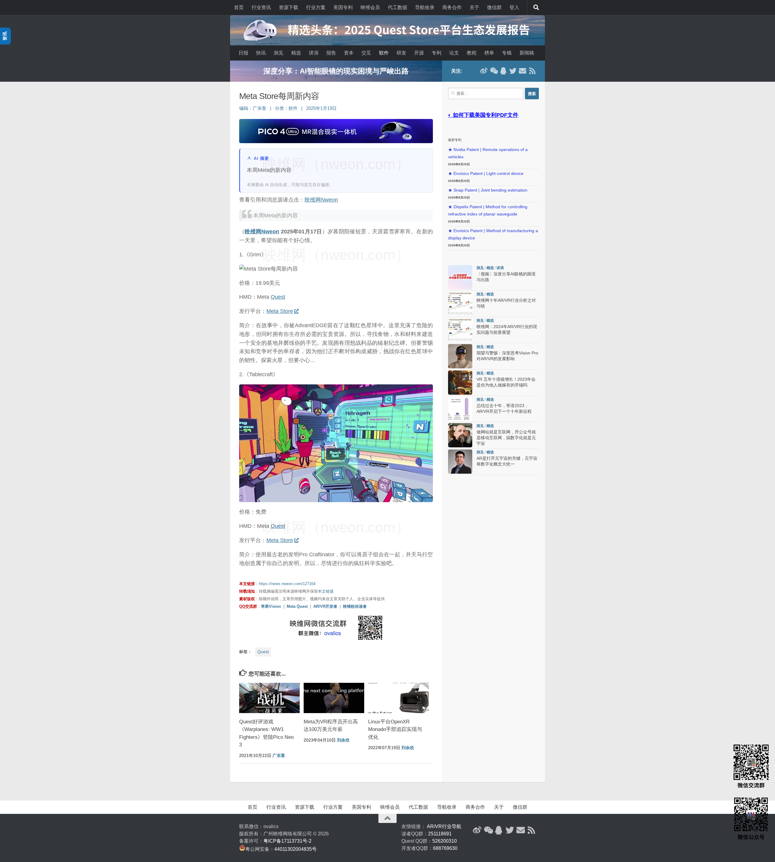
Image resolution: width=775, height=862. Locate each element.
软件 (384, 52)
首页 (239, 7)
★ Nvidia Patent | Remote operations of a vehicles (488, 153)
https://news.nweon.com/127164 (287, 583)
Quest (278, 297)
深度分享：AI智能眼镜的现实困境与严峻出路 (336, 71)
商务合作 (452, 7)
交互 (366, 52)
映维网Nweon (321, 200)
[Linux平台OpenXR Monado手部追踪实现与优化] (398, 698)
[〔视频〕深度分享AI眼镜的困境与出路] (460, 277)
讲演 (313, 52)
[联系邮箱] (522, 70)
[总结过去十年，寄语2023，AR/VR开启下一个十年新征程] (460, 409)
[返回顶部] (387, 818)
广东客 (259, 108)
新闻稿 (526, 52)
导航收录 (424, 7)
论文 (454, 52)
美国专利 (343, 7)
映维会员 (370, 7)
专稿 (507, 52)
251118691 (440, 833)
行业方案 (315, 7)
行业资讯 (261, 7)
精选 (296, 52)
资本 (349, 52)
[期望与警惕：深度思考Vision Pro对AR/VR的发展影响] (460, 356)
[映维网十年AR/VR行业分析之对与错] (460, 303)
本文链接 (326, 591)
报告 (331, 52)
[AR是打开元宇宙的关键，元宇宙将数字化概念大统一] (460, 461)
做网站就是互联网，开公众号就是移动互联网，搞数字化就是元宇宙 (506, 438)
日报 (243, 52)
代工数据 (397, 7)
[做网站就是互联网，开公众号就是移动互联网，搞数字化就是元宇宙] (460, 435)
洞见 (278, 52)
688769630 (445, 848)
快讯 (261, 52)
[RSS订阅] (532, 70)
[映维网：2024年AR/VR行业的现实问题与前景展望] (460, 330)
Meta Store (279, 311)
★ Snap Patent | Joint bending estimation (487, 190)
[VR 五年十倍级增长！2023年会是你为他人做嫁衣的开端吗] (460, 382)
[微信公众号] (493, 70)
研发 (401, 52)
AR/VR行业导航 (444, 826)
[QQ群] (503, 70)
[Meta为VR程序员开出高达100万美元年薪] (334, 698)
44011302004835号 (295, 849)
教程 (472, 52)
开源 (419, 52)
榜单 (489, 52)
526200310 (444, 841)
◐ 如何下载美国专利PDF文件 (483, 115)
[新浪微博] (483, 70)
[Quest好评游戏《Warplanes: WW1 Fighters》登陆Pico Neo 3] (269, 698)
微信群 (494, 7)
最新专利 (454, 140)
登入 (514, 7)
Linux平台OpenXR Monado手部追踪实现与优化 (395, 729)
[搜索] (536, 7)
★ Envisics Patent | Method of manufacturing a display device (493, 234)
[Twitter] (512, 70)
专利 (436, 52)
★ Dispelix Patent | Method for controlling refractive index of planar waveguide (487, 210)
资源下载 (288, 7)
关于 (474, 7)
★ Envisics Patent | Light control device (485, 173)
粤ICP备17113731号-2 (287, 841)
